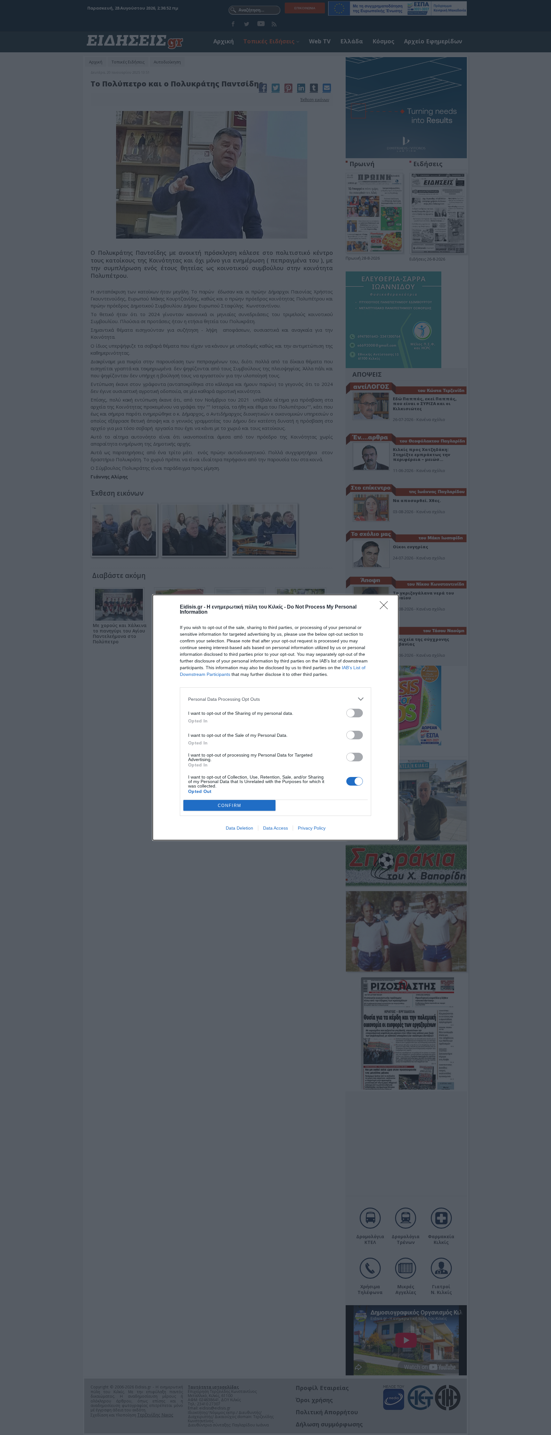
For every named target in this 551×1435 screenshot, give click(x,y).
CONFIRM (229, 805)
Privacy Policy (312, 828)
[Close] (386, 607)
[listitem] (275, 699)
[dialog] (275, 717)
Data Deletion (239, 828)
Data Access (275, 828)
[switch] (354, 713)
